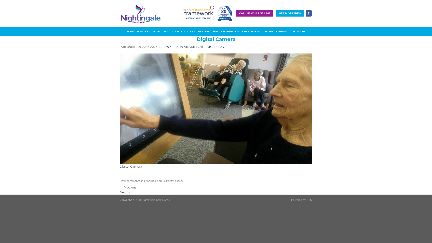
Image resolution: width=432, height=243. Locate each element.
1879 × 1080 (171, 46)
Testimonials (230, 31)
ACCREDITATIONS (182, 31)
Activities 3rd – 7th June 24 (204, 46)
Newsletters (251, 31)
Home (130, 31)
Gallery (268, 31)
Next (125, 192)
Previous (128, 187)
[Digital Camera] (216, 108)
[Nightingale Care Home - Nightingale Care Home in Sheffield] (141, 13)
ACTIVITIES (159, 31)
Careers (281, 31)
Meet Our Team (208, 31)
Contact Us (297, 31)
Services (142, 31)
